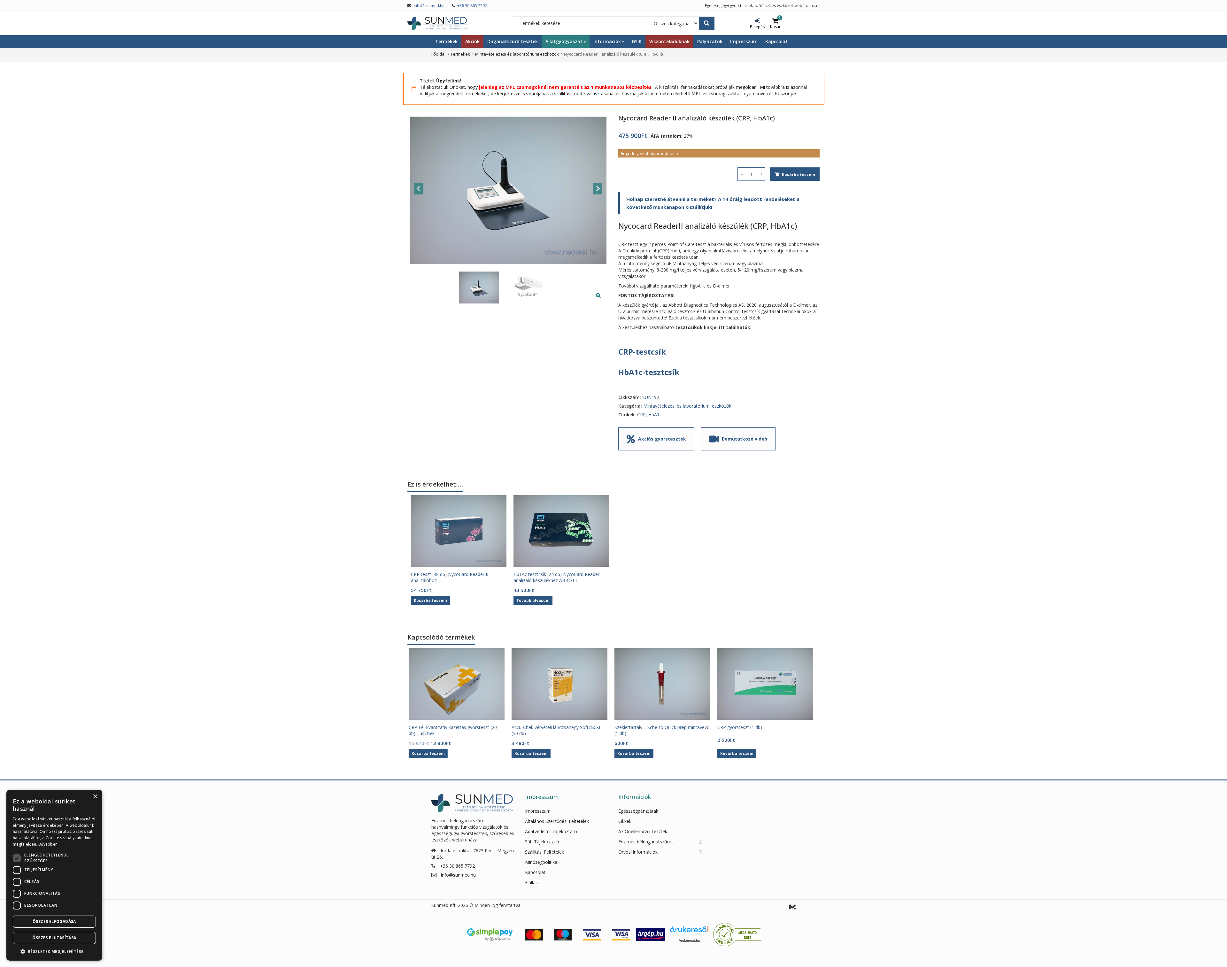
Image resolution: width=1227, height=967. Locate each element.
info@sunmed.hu (429, 5)
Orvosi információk (638, 852)
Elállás (531, 882)
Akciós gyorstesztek (662, 439)
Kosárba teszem (798, 174)
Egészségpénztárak (638, 811)
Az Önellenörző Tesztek (642, 831)
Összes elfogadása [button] (54, 921)
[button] (603, 300)
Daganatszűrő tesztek (512, 41)
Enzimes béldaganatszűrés (646, 842)
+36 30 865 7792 (472, 5)
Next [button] (597, 188)
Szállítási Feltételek (544, 852)
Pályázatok (709, 41)
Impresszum (744, 41)
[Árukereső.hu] (689, 931)
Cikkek (624, 821)
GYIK (637, 41)
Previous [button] (418, 188)
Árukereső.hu (689, 940)
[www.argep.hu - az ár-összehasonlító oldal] (650, 934)
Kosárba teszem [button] (430, 600)
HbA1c (655, 414)
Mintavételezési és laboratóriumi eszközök (687, 406)
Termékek (446, 41)
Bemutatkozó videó (744, 439)
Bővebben (48, 844)
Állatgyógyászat (564, 41)
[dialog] (54, 875)
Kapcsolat (776, 41)
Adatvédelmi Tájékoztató (551, 831)
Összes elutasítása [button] (54, 937)
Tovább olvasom (533, 600)
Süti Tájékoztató (542, 842)
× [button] (95, 796)
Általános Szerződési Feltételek (557, 821)
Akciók (472, 41)
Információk (607, 41)
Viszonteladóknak (669, 41)
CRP (641, 414)
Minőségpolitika (541, 862)
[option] (508, 190)
